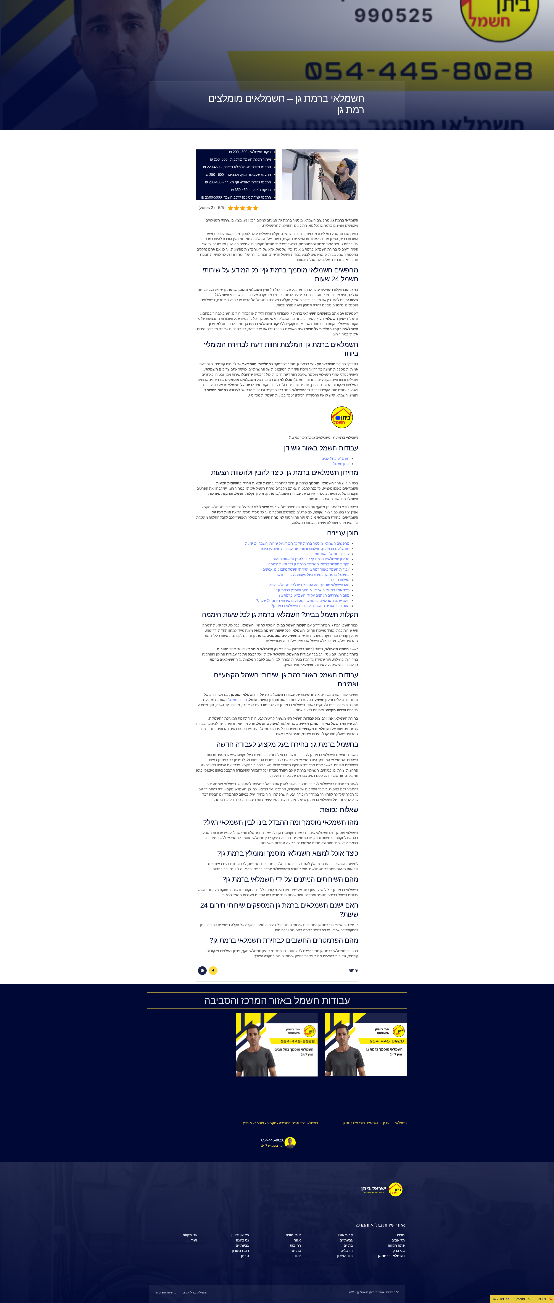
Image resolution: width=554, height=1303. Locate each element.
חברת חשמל (237, 700)
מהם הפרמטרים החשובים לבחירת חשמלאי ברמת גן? (310, 606)
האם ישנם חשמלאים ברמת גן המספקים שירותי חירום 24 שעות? (302, 600)
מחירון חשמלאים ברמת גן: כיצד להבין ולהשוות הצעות (310, 559)
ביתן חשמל (341, 464)
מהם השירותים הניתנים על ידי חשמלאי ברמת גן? (314, 595)
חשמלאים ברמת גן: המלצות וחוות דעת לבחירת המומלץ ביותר (304, 548)
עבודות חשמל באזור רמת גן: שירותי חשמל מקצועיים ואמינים (306, 569)
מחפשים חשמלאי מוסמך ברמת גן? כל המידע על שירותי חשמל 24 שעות (297, 543)
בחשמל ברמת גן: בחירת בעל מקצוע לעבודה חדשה (312, 574)
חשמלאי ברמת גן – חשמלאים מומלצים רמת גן (375, 1123)
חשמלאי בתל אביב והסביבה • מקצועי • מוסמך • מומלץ (280, 1123)
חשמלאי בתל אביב (335, 458)
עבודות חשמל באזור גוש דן (330, 554)
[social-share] (213, 970)
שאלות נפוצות (339, 580)
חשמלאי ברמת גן (391, 1256)
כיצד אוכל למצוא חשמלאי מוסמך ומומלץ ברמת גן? (312, 590)
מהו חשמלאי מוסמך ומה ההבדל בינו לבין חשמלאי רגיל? (309, 585)
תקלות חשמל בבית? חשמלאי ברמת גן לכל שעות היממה (308, 564)
